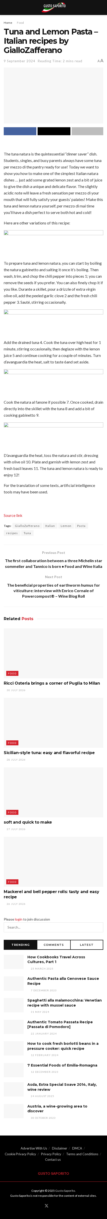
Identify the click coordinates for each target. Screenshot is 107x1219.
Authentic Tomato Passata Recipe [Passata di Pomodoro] (60, 1024)
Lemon (66, 526)
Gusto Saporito (65, 1191)
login (18, 919)
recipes (12, 533)
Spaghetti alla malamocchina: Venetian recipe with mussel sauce (64, 1003)
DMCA (77, 1148)
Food (20, 22)
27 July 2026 (16, 829)
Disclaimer (59, 1148)
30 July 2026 (16, 690)
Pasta (81, 526)
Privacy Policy (51, 1154)
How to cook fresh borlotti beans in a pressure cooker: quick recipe (63, 1046)
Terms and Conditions (82, 1154)
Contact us (53, 1160)
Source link (13, 515)
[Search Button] (98, 927)
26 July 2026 (16, 903)
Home (8, 22)
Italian (50, 526)
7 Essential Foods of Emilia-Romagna (62, 1065)
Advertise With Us (34, 1148)
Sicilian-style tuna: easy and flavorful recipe (49, 752)
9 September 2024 (19, 61)
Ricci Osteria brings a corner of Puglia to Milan (52, 683)
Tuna (27, 533)
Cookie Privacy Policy (20, 1154)
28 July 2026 (16, 759)
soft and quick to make (28, 822)
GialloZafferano (27, 526)
